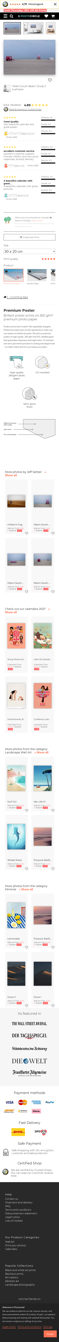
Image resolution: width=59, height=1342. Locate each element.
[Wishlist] (46, 16)
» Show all (41, 752)
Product (8, 265)
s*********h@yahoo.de (19, 195)
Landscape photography (20, 1284)
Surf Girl (11, 801)
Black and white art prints (20, 1270)
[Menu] (5, 16)
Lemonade (13, 938)
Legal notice (12, 1217)
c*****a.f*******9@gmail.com (21, 133)
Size (6, 245)
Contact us (11, 1198)
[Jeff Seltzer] (7, 88)
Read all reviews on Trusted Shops (25, 109)
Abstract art (12, 1281)
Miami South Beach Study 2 (43, 583)
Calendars (11, 1249)
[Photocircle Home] (29, 16)
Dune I (37, 997)
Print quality (11, 259)
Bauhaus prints (14, 1273)
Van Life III (40, 801)
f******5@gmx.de (17, 165)
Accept (50, 1334)
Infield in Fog (14, 524)
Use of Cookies (14, 1220)
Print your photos (15, 1245)
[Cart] (53, 16)
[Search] (11, 16)
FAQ (7, 1206)
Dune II (11, 997)
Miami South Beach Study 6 (43, 524)
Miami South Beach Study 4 (16, 583)
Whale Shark (14, 860)
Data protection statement (21, 1213)
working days (17, 297)
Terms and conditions (18, 1209)
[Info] (6, 271)
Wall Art (9, 1241)
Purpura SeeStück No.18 (43, 860)
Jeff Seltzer (19, 89)
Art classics (11, 1277)
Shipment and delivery (18, 1202)
